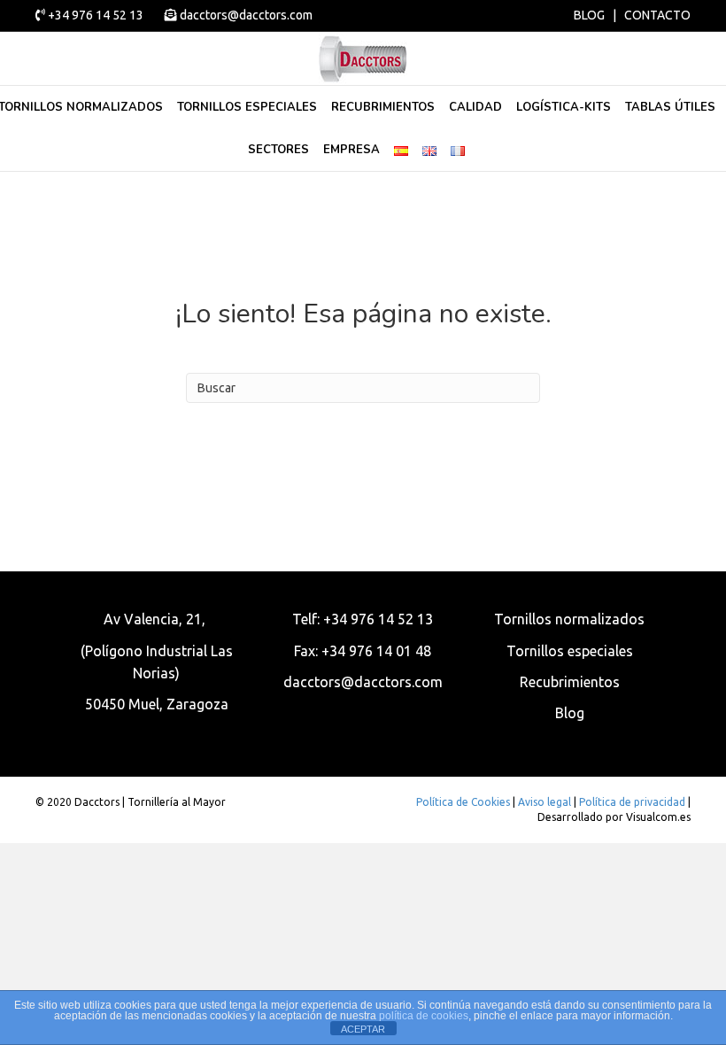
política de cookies (423, 1016)
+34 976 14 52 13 (95, 15)
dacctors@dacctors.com (245, 15)
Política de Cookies (463, 802)
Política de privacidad (632, 802)
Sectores (278, 150)
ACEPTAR (363, 1029)
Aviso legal (544, 802)
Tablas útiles (670, 107)
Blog (569, 713)
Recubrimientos (383, 107)
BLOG (589, 15)
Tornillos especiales (247, 107)
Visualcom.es (658, 817)
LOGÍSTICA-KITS (563, 107)
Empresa (351, 150)
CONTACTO (657, 15)
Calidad (475, 107)
